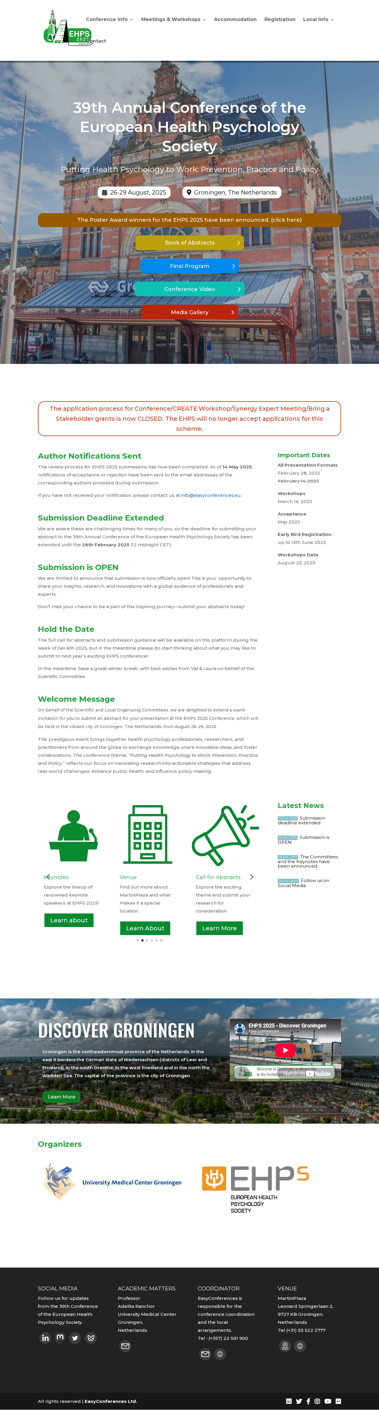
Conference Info (107, 19)
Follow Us (217, 925)
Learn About (69, 928)
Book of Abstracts (189, 243)
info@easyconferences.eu (211, 495)
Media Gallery (189, 312)
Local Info (315, 19)
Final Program (189, 266)
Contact (96, 41)
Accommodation (235, 19)
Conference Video (189, 289)
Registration (280, 19)
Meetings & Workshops (170, 19)
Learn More (143, 928)
